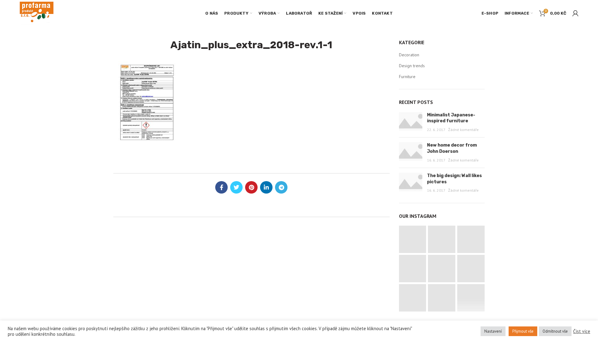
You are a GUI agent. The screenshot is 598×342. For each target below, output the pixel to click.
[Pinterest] (251, 187)
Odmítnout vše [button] (555, 331)
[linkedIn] (266, 187)
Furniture (407, 76)
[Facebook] (221, 187)
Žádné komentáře (463, 129)
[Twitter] (236, 187)
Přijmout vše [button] (523, 331)
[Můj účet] (575, 13)
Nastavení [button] (493, 331)
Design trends (412, 65)
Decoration (409, 55)
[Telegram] (281, 187)
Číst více (581, 331)
